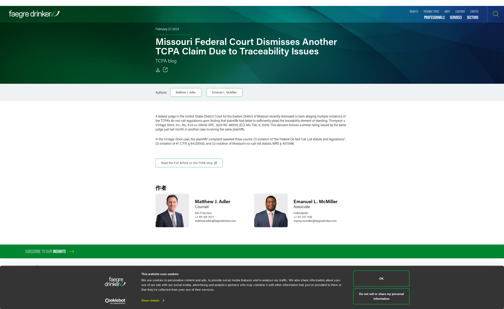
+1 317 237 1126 (303, 217)
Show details (150, 300)
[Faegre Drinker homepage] (34, 14)
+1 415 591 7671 (204, 217)
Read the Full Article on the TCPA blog (187, 163)
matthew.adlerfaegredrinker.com (215, 221)
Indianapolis (301, 213)
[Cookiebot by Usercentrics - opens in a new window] (115, 301)
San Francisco (203, 213)
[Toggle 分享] (165, 70)
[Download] (158, 70)
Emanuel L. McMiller (224, 92)
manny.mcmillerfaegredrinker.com (315, 221)
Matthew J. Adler (186, 92)
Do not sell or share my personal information (381, 296)
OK (381, 278)
